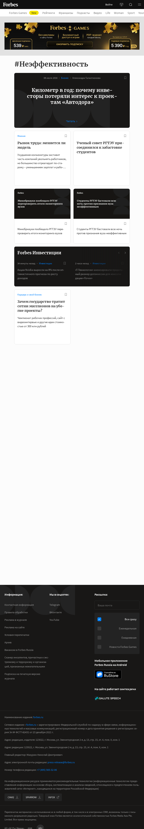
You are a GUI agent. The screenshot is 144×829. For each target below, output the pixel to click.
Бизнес (65, 77)
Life (108, 13)
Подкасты (83, 13)
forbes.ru (38, 717)
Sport (131, 13)
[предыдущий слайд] (119, 253)
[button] (139, 5)
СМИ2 (11, 797)
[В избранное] (125, 78)
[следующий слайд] (125, 253)
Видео (98, 13)
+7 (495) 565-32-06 (47, 769)
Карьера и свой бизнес (29, 294)
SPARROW (31, 797)
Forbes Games (22, 13)
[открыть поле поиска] (131, 5)
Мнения (21, 136)
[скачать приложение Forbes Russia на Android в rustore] (108, 674)
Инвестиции (45, 263)
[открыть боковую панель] (121, 5)
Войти (108, 4)
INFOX (51, 797)
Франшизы (66, 13)
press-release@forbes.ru (61, 762)
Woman (119, 13)
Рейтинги (48, 13)
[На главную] (10, 4)
